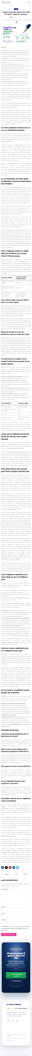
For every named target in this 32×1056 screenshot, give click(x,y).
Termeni (9, 1038)
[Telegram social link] (17, 867)
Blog (16, 9)
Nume (3, 907)
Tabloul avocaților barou (8, 836)
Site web (3, 920)
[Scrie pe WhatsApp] (8, 1021)
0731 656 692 (17, 981)
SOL (12, 1040)
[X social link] (6, 867)
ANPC (8, 1040)
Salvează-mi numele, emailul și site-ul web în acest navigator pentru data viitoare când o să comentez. (15, 928)
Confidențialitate (16, 1038)
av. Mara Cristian (17, 17)
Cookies (23, 1038)
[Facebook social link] (2, 867)
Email (3, 913)
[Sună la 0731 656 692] (13, 1021)
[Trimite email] (17, 1021)
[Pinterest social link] (10, 867)
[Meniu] (29, 2)
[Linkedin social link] (13, 867)
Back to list (16, 874)
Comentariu (5, 889)
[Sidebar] (2, 319)
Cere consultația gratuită (17, 975)
